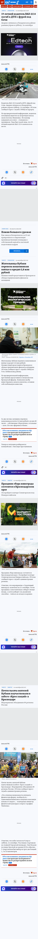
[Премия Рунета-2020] (17, 2)
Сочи (9, 6)
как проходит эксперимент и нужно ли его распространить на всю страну (17, 434)
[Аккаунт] (36, 2)
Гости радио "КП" (28, 6)
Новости (4, 6)
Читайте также (5, 228)
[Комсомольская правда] (10, 2)
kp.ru (35, 164)
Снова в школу (17, 6)
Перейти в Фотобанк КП (26, 357)
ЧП (5, 178)
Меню (2, 2)
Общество (5, 439)
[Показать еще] (32, 69)
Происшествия (11, 10)
